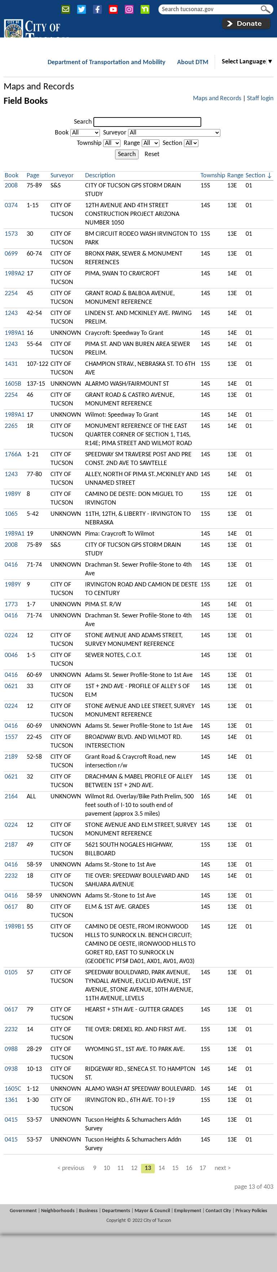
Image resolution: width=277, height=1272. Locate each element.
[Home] (36, 32)
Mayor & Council (152, 1211)
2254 (11, 294)
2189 (11, 757)
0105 (11, 973)
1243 (11, 313)
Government (23, 1211)
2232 (11, 876)
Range (132, 143)
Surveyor (114, 133)
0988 (11, 1049)
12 (134, 1168)
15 (175, 1168)
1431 (11, 364)
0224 (11, 636)
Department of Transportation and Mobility (107, 62)
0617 (11, 907)
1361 (11, 1100)
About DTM (192, 62)
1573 (11, 234)
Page (33, 176)
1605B (13, 384)
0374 (11, 206)
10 (107, 1168)
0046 (11, 655)
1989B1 (15, 927)
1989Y (13, 494)
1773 (11, 605)
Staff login (260, 99)
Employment (187, 1211)
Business (88, 1211)
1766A (13, 455)
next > (223, 1168)
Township (89, 143)
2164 (11, 797)
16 (189, 1168)
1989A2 (15, 274)
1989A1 (15, 333)
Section (172, 143)
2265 (11, 426)
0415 (11, 1120)
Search (83, 122)
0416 (11, 565)
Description (100, 176)
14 (161, 1168)
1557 (11, 737)
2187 (11, 845)
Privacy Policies (251, 1211)
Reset (152, 154)
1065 (11, 514)
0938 (11, 1069)
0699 (11, 254)
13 (148, 1168)
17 (202, 1168)
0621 (11, 686)
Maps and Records (39, 87)
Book (62, 133)
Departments (116, 1211)
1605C (13, 1089)
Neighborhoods (58, 1211)
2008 (11, 186)
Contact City (218, 1211)
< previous (70, 1168)
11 (120, 1168)
